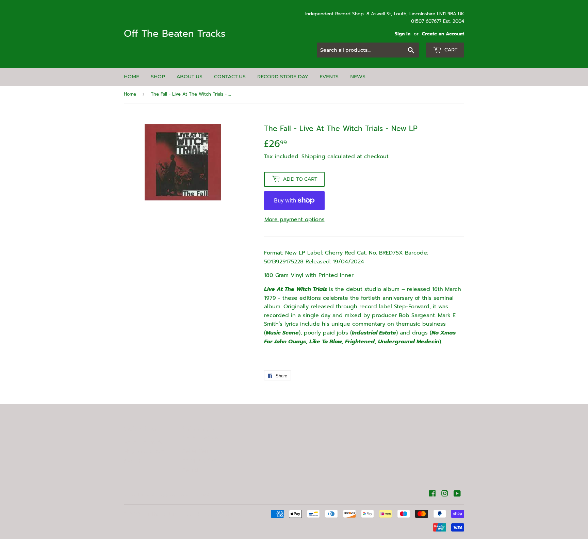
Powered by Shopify (219, 514)
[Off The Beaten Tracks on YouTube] (457, 494)
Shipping (313, 156)
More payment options (294, 219)
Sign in (402, 33)
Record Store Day (282, 77)
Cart (450, 50)
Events (329, 77)
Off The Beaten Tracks (175, 33)
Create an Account (443, 33)
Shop (158, 77)
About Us (189, 77)
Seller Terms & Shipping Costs (144, 446)
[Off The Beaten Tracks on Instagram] (444, 494)
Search (133, 461)
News (357, 77)
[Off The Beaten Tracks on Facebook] (432, 494)
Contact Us (230, 77)
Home (131, 77)
